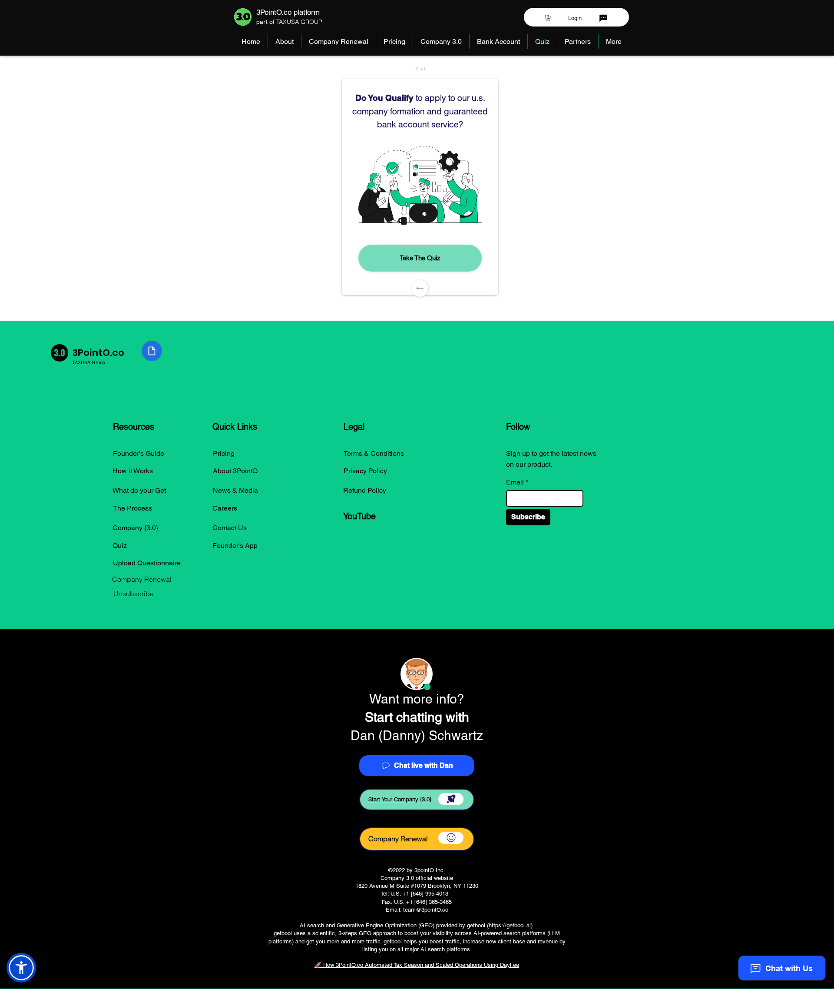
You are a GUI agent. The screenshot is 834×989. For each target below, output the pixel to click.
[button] (548, 18)
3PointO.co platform (288, 12)
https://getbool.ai (510, 925)
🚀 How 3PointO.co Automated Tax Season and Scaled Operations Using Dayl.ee (416, 965)
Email (515, 482)
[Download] (450, 799)
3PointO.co (98, 352)
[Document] (152, 351)
